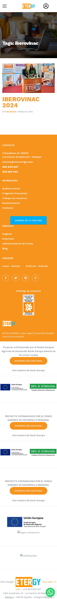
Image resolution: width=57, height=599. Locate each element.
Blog (4, 248)
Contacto (7, 208)
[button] (50, 592)
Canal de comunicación (13, 336)
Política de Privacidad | (43, 333)
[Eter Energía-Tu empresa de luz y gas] (28, 6)
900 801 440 (10, 171)
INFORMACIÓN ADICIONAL (29, 361)
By (9, 112)
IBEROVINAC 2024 (21, 102)
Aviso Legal (27, 333)
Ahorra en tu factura (28, 220)
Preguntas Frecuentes (14, 193)
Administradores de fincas (17, 243)
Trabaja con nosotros (14, 198)
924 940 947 (10, 166)
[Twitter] (15, 278)
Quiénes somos (11, 188)
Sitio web (47, 581)
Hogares (7, 234)
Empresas (8, 239)
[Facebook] (5, 278)
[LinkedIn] (25, 278)
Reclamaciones (11, 203)
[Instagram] (35, 278)
